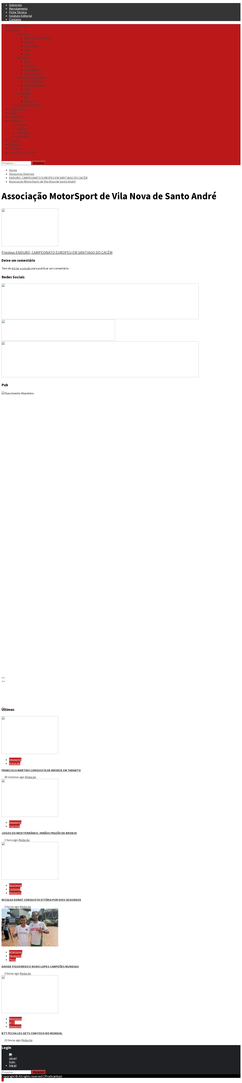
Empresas (15, 148)
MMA (27, 89)
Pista (27, 50)
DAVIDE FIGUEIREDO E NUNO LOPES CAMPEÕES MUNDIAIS (40, 966)
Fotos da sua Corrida (22, 152)
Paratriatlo (31, 46)
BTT (27, 61)
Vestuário (23, 136)
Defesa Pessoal (34, 81)
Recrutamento (18, 8)
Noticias (14, 30)
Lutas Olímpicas (34, 85)
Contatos (15, 19)
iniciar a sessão (21, 268)
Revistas (14, 144)
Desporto (15, 759)
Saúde (13, 113)
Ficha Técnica (18, 12)
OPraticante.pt (19, 26)
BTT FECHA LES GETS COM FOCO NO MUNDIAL (32, 1033)
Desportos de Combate (32, 77)
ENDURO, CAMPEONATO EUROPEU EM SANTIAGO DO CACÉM (57, 252)
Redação (30, 777)
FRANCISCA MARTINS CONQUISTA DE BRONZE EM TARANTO (41, 770)
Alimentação (17, 109)
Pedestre (30, 101)
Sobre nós (15, 5)
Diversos (22, 128)
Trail (27, 54)
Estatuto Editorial (20, 15)
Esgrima (14, 826)
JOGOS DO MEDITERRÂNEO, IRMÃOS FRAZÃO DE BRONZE (39, 833)
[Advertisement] (115, 693)
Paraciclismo (32, 73)
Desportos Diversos (29, 105)
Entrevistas (16, 117)
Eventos (14, 140)
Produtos (15, 120)
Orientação (24, 93)
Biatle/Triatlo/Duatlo (38, 38)
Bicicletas (23, 57)
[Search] (3, 159)
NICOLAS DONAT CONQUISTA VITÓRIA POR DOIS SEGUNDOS (41, 900)
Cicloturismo (32, 69)
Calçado (22, 124)
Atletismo (23, 34)
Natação (14, 763)
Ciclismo (29, 65)
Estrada (29, 42)
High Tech (23, 132)
